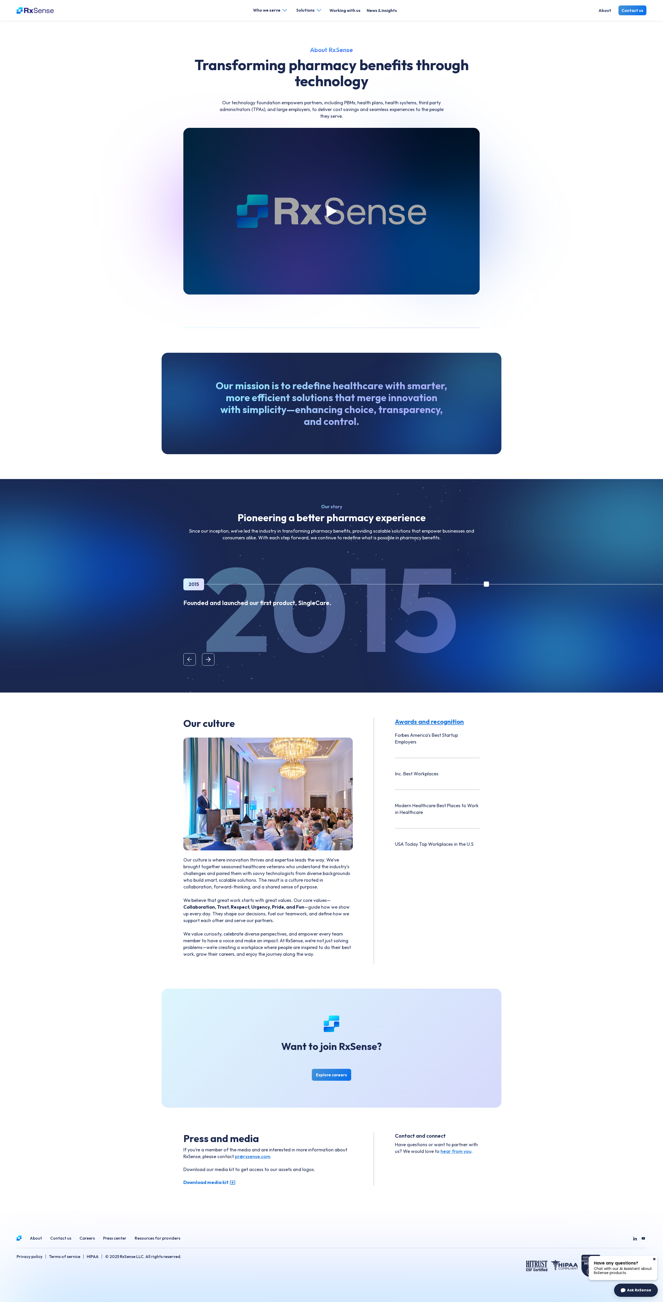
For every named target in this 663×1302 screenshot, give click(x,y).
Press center (114, 1238)
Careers (87, 1238)
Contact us (632, 10)
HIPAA (93, 1256)
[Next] (208, 659)
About (605, 10)
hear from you (456, 1151)
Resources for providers (157, 1238)
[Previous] (189, 659)
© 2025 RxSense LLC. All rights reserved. (143, 1256)
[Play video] (331, 211)
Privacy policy (29, 1256)
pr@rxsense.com (252, 1156)
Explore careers (333, 1076)
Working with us (345, 10)
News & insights (382, 10)
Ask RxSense (639, 1290)
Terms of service (64, 1256)
